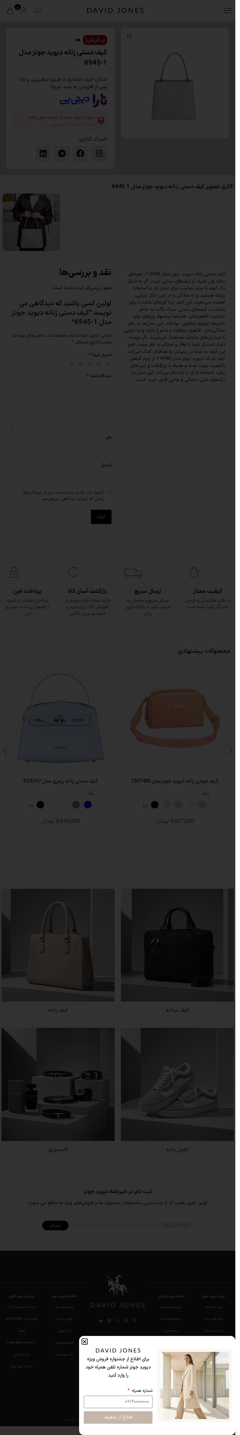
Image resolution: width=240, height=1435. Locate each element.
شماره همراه (141, 1391)
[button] (84, 1341)
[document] (117, 717)
